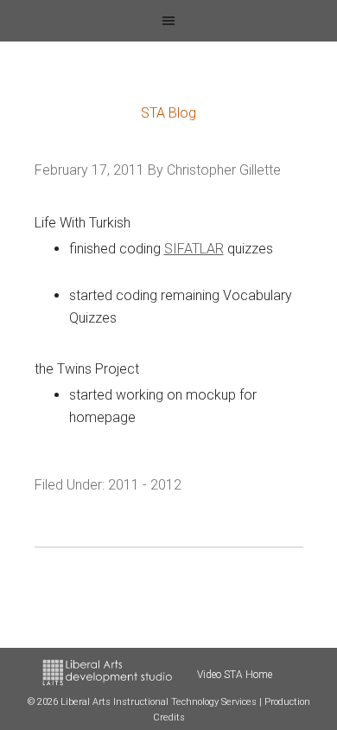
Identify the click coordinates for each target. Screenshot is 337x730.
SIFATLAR (194, 248)
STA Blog (168, 113)
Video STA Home (234, 675)
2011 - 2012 (144, 485)
